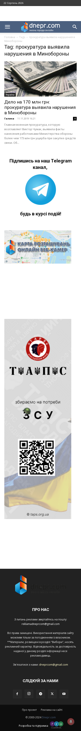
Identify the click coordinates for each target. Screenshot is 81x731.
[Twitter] (52, 694)
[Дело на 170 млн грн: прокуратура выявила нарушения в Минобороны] (40, 79)
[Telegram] (40, 694)
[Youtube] (64, 694)
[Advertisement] (40, 13)
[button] (7, 27)
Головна (9, 37)
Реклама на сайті (51, 710)
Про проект (29, 710)
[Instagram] (29, 693)
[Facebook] (17, 694)
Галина (9, 118)
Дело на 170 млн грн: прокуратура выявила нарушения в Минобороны (40, 107)
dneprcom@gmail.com (53, 664)
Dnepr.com (49, 717)
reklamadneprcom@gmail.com (41, 624)
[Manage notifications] (70, 721)
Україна (10, 94)
